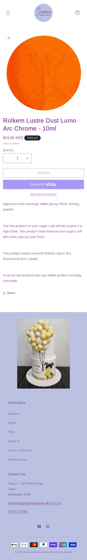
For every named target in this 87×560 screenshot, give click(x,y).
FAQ (11, 432)
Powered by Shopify (61, 552)
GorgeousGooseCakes (37, 552)
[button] (8, 12)
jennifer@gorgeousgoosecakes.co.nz (34, 503)
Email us (14, 441)
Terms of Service (20, 450)
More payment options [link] (43, 194)
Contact (13, 413)
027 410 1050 (17, 511)
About (12, 422)
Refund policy (17, 459)
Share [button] (11, 292)
